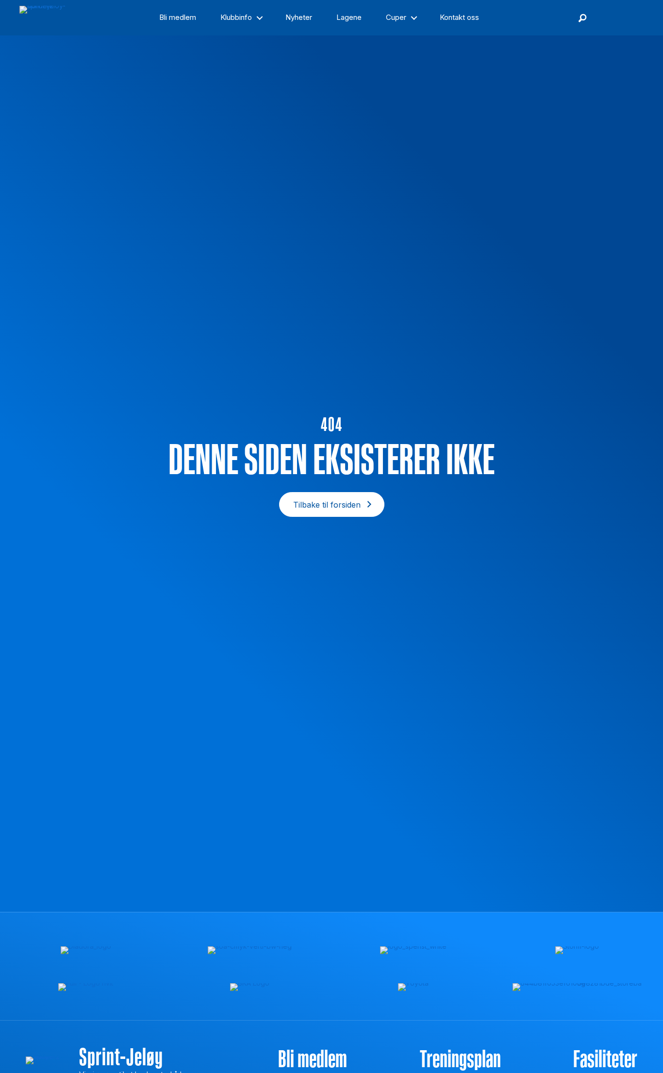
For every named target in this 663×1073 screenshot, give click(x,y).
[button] (582, 17)
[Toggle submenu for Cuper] (414, 18)
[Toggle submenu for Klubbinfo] (259, 18)
